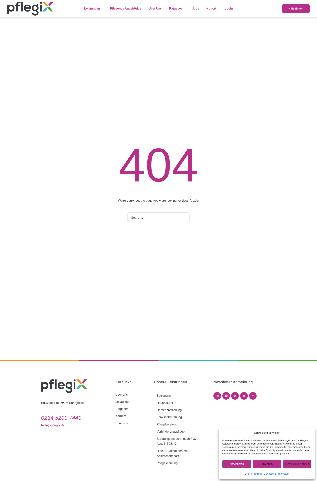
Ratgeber (121, 409)
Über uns (121, 394)
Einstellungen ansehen (298, 463)
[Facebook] (226, 396)
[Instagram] (217, 396)
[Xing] (253, 396)
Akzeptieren (236, 463)
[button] (102, 8)
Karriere (120, 416)
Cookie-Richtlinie (253, 474)
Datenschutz (270, 474)
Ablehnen (267, 463)
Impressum (283, 474)
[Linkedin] (244, 396)
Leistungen (122, 401)
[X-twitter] (235, 396)
